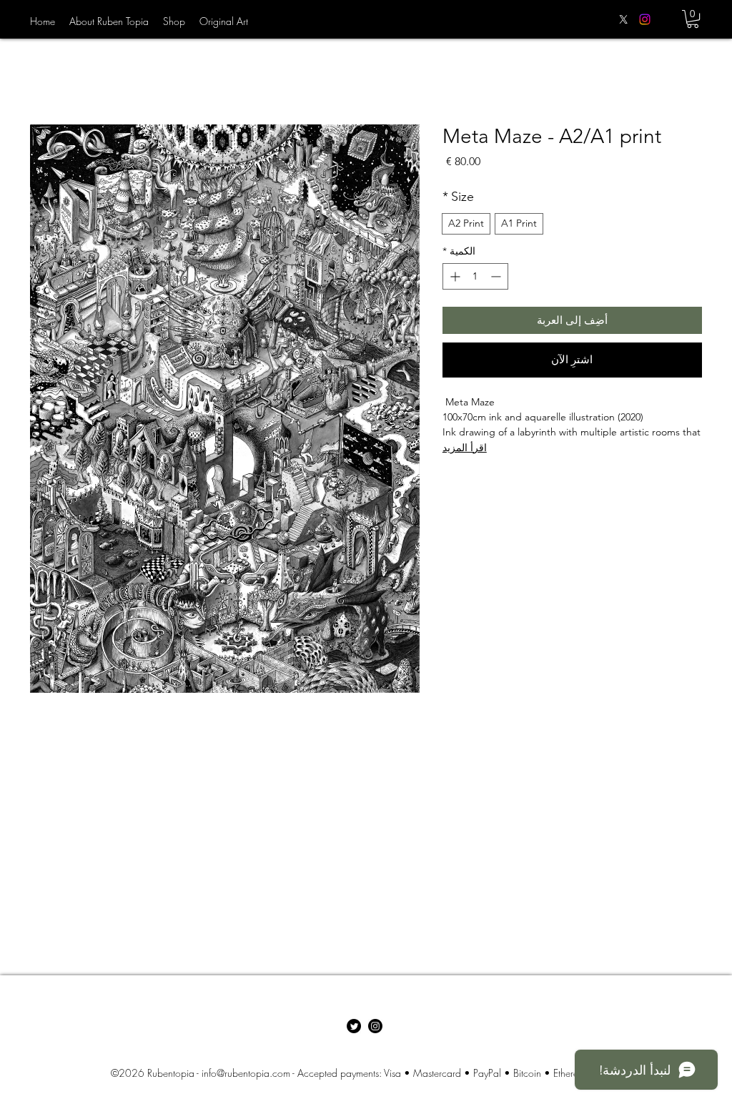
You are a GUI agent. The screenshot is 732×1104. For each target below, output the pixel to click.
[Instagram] (645, 19)
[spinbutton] (475, 276)
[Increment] (454, 276)
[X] (623, 19)
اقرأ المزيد (464, 447)
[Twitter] (354, 1026)
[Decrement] (497, 276)
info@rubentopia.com (246, 1073)
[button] (692, 19)
